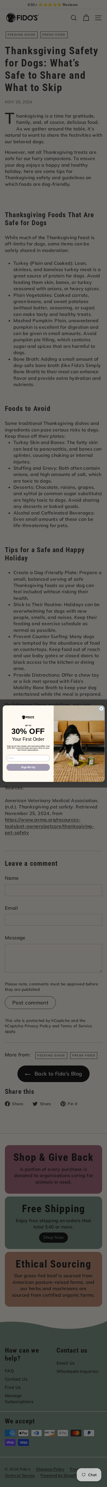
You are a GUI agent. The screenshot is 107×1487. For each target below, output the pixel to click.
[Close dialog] (101, 708)
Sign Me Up (28, 767)
